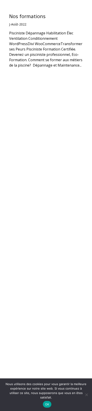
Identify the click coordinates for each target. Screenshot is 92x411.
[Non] (86, 394)
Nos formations (27, 16)
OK (47, 404)
